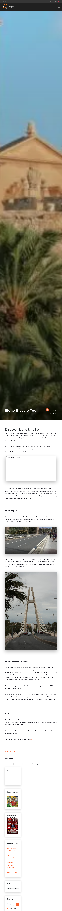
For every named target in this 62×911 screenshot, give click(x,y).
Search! (18, 904)
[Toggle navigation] (59, 6)
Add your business (52, 1)
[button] (59, 1)
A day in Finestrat (12, 872)
